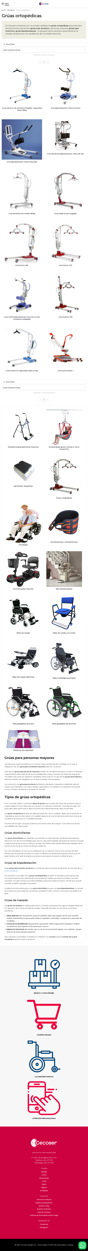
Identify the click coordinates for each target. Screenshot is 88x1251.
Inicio (4, 10)
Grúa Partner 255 (65, 317)
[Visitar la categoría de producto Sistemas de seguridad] (23, 739)
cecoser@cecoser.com (47, 1158)
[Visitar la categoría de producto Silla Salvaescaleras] (64, 569)
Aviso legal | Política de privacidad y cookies (55, 1245)
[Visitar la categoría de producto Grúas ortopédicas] (64, 475)
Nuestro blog (44, 1206)
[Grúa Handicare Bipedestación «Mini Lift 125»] (65, 135)
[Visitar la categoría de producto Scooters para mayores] (23, 569)
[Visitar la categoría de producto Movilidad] (23, 523)
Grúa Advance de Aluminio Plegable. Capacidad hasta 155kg (22, 109)
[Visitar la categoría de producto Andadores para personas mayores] (23, 427)
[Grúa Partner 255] (65, 294)
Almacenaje (44, 1178)
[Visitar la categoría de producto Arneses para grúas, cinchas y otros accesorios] (64, 427)
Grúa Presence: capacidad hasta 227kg (22, 371)
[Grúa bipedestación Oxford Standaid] (22, 139)
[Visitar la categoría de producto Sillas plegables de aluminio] (64, 703)
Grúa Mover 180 (21, 265)
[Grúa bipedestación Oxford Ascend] (65, 86)
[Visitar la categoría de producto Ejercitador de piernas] (23, 469)
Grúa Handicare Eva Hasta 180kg (21, 213)
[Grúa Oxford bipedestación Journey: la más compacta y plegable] (22, 294)
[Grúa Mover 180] (22, 243)
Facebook (44, 1224)
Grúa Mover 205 (65, 265)
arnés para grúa (11, 871)
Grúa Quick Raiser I (65, 371)
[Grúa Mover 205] (65, 243)
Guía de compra (44, 1212)
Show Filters (10, 44)
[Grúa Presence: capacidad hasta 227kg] (22, 348)
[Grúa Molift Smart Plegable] (65, 191)
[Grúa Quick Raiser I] (65, 348)
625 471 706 (48, 1160)
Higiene (44, 1187)
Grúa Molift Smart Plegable (65, 214)
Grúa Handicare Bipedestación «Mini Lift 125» (65, 154)
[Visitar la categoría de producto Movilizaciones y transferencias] (64, 522)
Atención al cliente (44, 1199)
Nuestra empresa (44, 1209)
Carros (44, 1175)
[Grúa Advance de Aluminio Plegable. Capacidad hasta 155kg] (22, 86)
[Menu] (3, 4)
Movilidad (10, 10)
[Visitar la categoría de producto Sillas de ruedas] (23, 613)
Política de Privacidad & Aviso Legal (44, 1215)
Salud (44, 1184)
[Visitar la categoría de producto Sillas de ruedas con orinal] (64, 613)
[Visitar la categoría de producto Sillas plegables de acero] (23, 703)
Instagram (44, 1227)
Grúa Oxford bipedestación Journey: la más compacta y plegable (22, 318)
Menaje (44, 1172)
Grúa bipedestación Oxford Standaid (22, 162)
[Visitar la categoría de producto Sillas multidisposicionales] (64, 657)
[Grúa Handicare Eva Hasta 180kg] (22, 191)
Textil (44, 1181)
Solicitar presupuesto (44, 1203)
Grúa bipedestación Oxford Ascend (65, 108)
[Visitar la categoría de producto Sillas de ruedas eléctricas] (23, 657)
